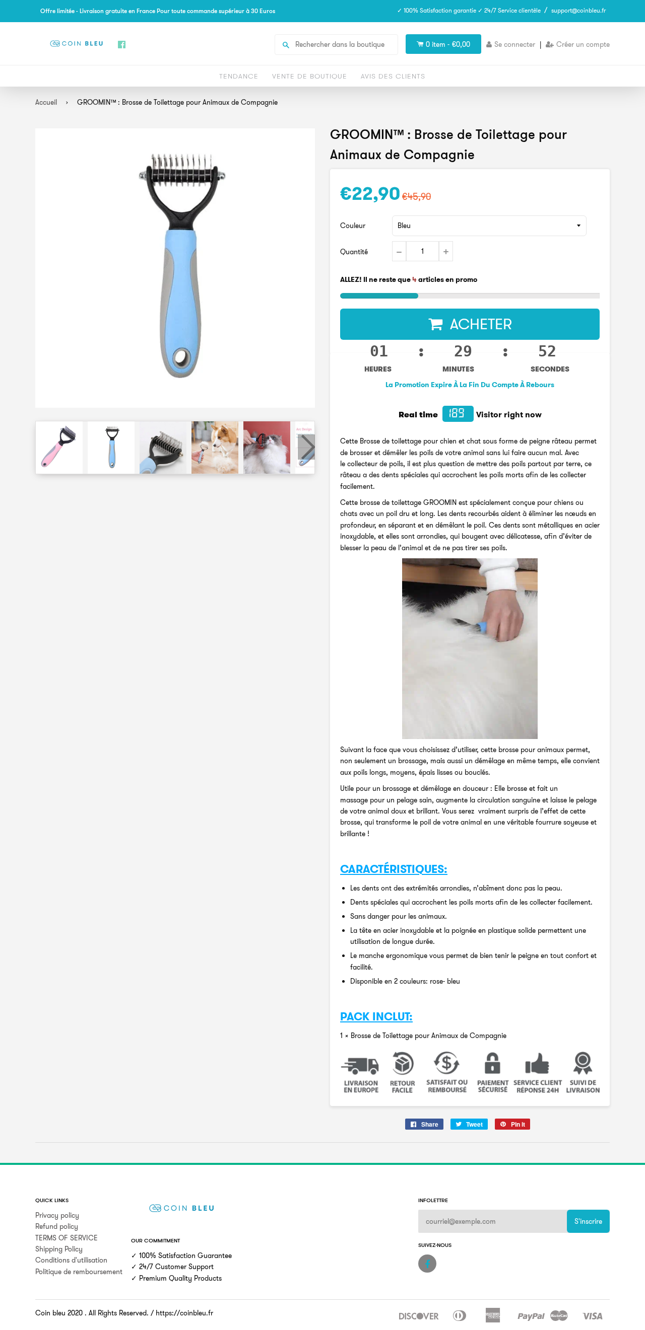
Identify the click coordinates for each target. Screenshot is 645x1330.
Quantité (354, 251)
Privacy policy (57, 1215)
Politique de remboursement (78, 1271)
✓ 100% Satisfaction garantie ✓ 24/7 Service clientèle (469, 10)
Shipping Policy (59, 1248)
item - (448, 44)
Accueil (46, 102)
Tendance (239, 76)
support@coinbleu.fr (578, 10)
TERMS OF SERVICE (66, 1237)
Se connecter (514, 44)
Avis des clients (393, 76)
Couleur (352, 225)
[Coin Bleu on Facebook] (427, 1263)
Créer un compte (583, 44)
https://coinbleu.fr (184, 1312)
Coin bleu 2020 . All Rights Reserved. (92, 1312)
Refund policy (56, 1226)
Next (306, 447)
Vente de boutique (309, 76)
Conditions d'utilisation (71, 1260)
